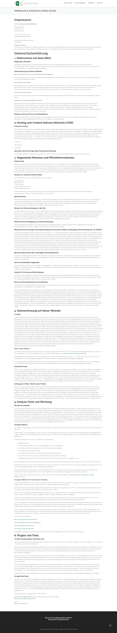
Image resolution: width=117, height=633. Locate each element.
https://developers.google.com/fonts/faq (24, 597)
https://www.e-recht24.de (20, 603)
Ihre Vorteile (68, 3)
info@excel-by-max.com (24, 36)
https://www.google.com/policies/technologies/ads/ (27, 522)
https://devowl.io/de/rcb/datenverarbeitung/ (75, 353)
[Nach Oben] (110, 625)
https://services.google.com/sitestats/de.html (25, 519)
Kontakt (100, 3)
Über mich (91, 3)
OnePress (61, 629)
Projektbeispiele (80, 3)
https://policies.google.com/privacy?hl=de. (25, 598)
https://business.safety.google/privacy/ (24, 528)
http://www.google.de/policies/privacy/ (24, 525)
